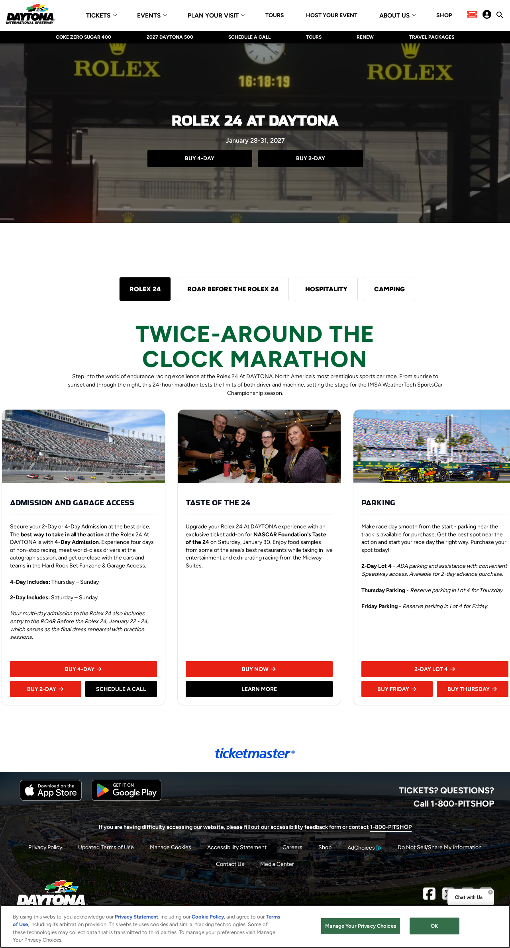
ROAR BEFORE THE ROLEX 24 (233, 289)
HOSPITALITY (326, 289)
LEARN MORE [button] (259, 689)
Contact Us (230, 864)
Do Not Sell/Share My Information (440, 847)
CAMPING (389, 289)
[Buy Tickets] (472, 15)
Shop (325, 847)
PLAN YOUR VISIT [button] (213, 15)
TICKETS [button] (98, 15)
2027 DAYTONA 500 (170, 37)
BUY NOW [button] (255, 669)
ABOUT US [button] (394, 15)
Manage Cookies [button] (170, 847)
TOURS (274, 15)
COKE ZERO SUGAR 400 (83, 37)
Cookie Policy (208, 917)
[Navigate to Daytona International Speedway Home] (30, 15)
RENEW (365, 37)
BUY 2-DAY (310, 158)
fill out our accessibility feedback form (292, 827)
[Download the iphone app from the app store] (51, 798)
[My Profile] (487, 15)
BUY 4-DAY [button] (79, 669)
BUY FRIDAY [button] (393, 689)
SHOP (444, 15)
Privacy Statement (136, 917)
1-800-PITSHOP (391, 827)
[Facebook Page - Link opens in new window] (429, 896)
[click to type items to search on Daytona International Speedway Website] (499, 14)
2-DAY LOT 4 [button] (431, 669)
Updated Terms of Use (106, 847)
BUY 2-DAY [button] (41, 689)
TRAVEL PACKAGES (431, 37)
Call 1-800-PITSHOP (454, 803)
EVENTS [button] (149, 15)
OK (434, 926)
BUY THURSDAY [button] (468, 689)
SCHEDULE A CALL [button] (121, 689)
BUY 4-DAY (199, 158)
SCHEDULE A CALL (249, 37)
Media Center (277, 864)
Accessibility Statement (237, 847)
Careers (292, 847)
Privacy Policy (45, 847)
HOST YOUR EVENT (331, 15)
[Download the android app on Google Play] (126, 798)
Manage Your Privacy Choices (360, 926)
